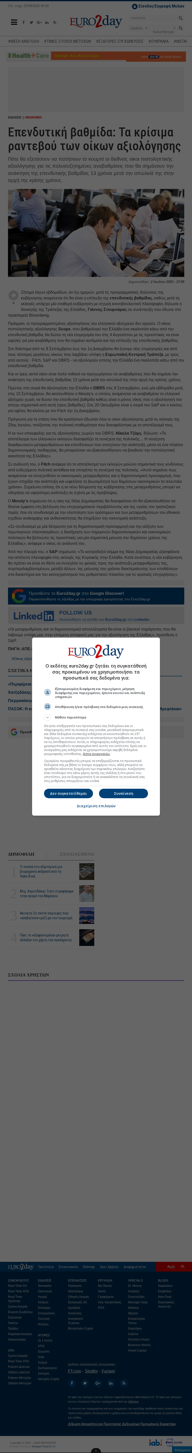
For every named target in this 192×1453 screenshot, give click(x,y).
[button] (96, 717)
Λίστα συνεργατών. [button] (96, 754)
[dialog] (96, 727)
